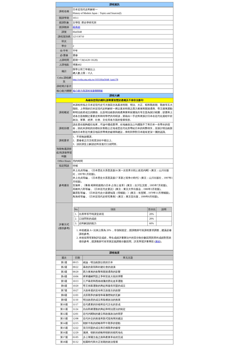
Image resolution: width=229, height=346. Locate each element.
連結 (157, 241)
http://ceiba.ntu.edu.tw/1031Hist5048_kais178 (95, 79)
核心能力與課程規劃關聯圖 (88, 91)
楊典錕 (76, 27)
